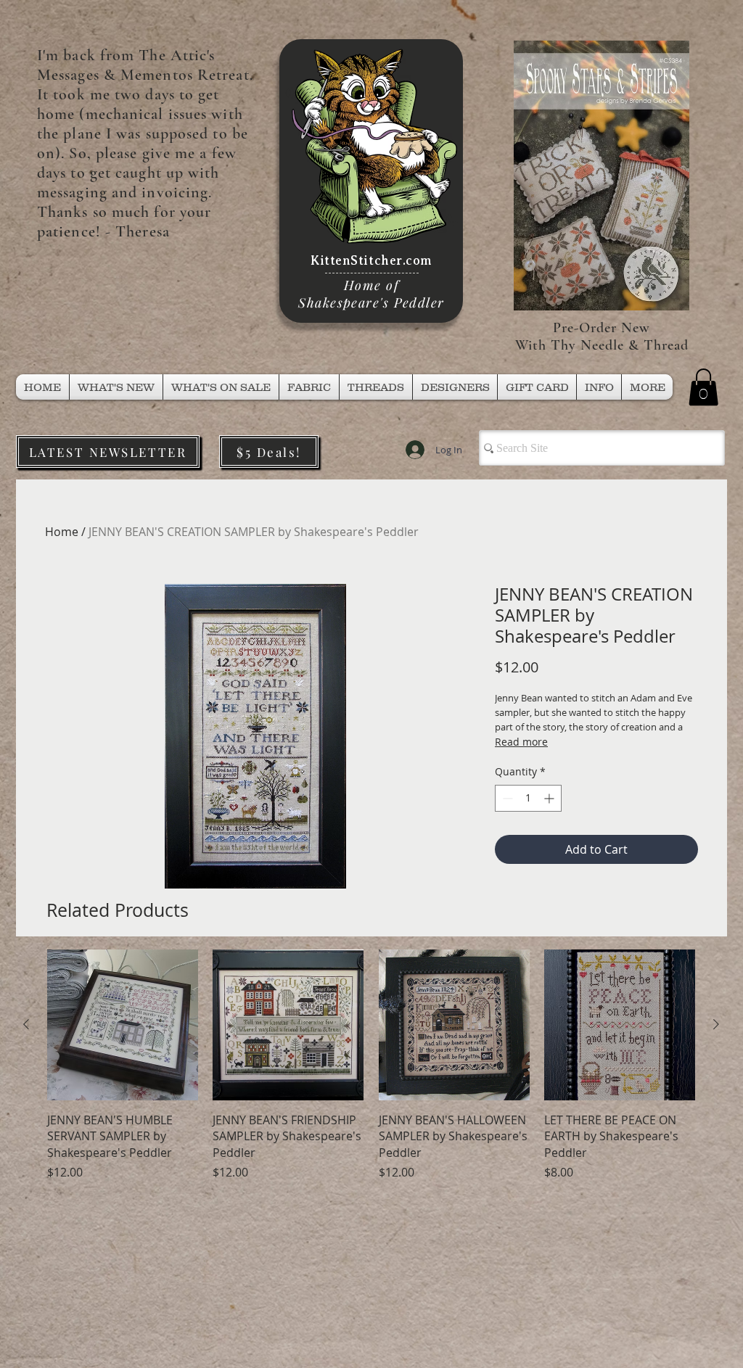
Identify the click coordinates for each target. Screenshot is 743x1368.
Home (61, 532)
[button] (376, 387)
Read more (521, 742)
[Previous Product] (26, 1024)
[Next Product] (716, 1024)
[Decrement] (506, 798)
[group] (371, 1065)
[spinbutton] (528, 798)
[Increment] (550, 798)
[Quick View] (122, 1024)
